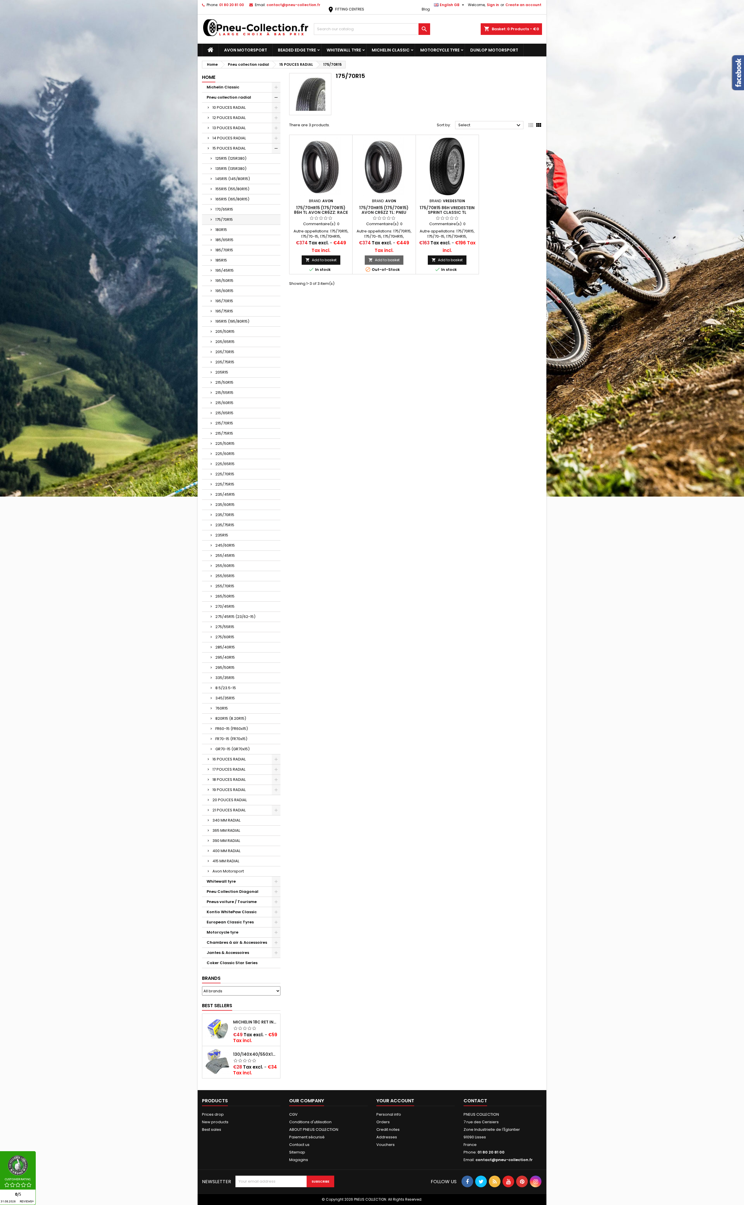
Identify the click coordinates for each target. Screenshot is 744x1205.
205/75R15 (224, 362)
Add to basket (321, 259)
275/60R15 (224, 637)
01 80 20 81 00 (231, 4)
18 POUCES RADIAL (229, 779)
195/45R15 (224, 270)
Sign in (493, 4)
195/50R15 (224, 280)
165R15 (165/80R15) (232, 199)
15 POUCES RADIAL (229, 148)
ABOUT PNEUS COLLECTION (313, 1129)
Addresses (386, 1137)
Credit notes (388, 1129)
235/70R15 (224, 515)
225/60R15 (225, 453)
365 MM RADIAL (226, 830)
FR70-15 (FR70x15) (231, 739)
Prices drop (213, 1114)
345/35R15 (225, 698)
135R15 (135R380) (230, 168)
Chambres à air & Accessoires (237, 942)
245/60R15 (225, 545)
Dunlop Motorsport (494, 50)
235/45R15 (225, 494)
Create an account (523, 4)
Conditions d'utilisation (310, 1122)
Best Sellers (217, 1005)
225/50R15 (225, 443)
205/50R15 (225, 331)
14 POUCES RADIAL (229, 138)
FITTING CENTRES (345, 9)
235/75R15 (224, 525)
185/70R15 (224, 250)
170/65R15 (224, 209)
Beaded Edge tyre (297, 50)
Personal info (388, 1114)
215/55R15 (224, 392)
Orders (383, 1122)
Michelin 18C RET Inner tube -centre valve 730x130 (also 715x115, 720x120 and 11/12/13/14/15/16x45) (255, 1022)
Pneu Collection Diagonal (232, 891)
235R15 (221, 535)
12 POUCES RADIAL (229, 117)
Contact (475, 1100)
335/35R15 (225, 677)
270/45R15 (225, 606)
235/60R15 (225, 504)
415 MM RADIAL (225, 861)
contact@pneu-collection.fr (293, 4)
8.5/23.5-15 (225, 688)
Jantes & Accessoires (228, 952)
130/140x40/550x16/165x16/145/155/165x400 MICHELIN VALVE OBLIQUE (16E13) (255, 1054)
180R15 (221, 229)
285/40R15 (225, 647)
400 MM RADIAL (226, 851)
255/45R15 (225, 555)
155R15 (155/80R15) (232, 189)
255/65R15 (225, 576)
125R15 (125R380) (230, 158)
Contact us (299, 1144)
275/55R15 (224, 627)
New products (215, 1122)
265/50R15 (225, 596)
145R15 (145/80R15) (232, 179)
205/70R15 (224, 352)
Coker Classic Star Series (232, 963)
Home (208, 77)
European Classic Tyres (230, 922)
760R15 (221, 708)
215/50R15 (224, 382)
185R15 (221, 260)
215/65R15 (224, 413)
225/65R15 (225, 464)
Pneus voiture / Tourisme (232, 901)
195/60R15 (224, 291)
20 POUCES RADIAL (229, 800)
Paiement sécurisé (307, 1137)
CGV (293, 1114)
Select (490, 125)
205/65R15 (225, 341)
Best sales (211, 1129)
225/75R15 (224, 484)
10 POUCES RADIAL (229, 107)
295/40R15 (225, 657)
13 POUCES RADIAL (229, 128)
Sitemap (297, 1152)
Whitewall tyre (344, 50)
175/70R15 (224, 219)
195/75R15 (224, 311)
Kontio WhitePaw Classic (232, 912)
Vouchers (385, 1144)
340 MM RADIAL (226, 820)
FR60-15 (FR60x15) (231, 728)
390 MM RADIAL (226, 840)
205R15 (221, 372)
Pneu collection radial (229, 97)
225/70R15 (224, 474)
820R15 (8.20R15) (230, 718)
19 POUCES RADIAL (229, 789)
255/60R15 (225, 565)
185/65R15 (224, 240)
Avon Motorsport (245, 50)
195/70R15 (224, 301)
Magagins (298, 1160)
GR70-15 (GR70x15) (232, 749)
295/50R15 (225, 667)
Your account (395, 1100)
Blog (426, 9)
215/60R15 (224, 403)
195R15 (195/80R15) (232, 321)
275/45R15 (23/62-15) (235, 616)
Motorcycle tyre (439, 50)
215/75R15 (224, 433)
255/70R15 (224, 586)
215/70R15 (224, 423)
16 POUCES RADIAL (229, 759)
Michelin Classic (390, 50)
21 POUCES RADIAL (229, 810)
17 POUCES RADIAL (228, 769)
